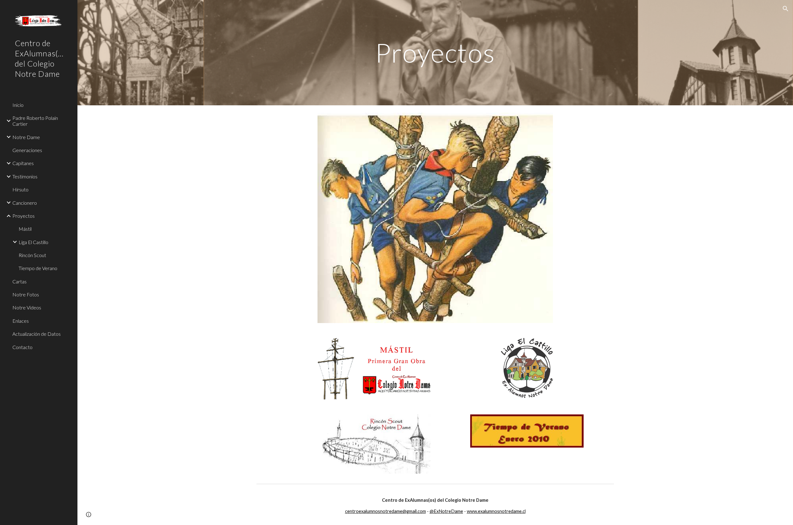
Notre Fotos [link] (25, 294)
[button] (785, 8)
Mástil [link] (25, 229)
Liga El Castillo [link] (33, 242)
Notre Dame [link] (26, 137)
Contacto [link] (22, 347)
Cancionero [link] (24, 203)
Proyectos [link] (23, 216)
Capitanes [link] (23, 163)
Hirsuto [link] (20, 189)
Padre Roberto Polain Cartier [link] (35, 121)
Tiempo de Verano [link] (38, 268)
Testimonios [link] (24, 176)
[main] (435, 52)
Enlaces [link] (20, 321)
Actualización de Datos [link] (36, 334)
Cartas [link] (19, 281)
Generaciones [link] (27, 150)
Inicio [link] (18, 105)
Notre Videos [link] (26, 307)
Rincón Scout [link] (32, 255)
